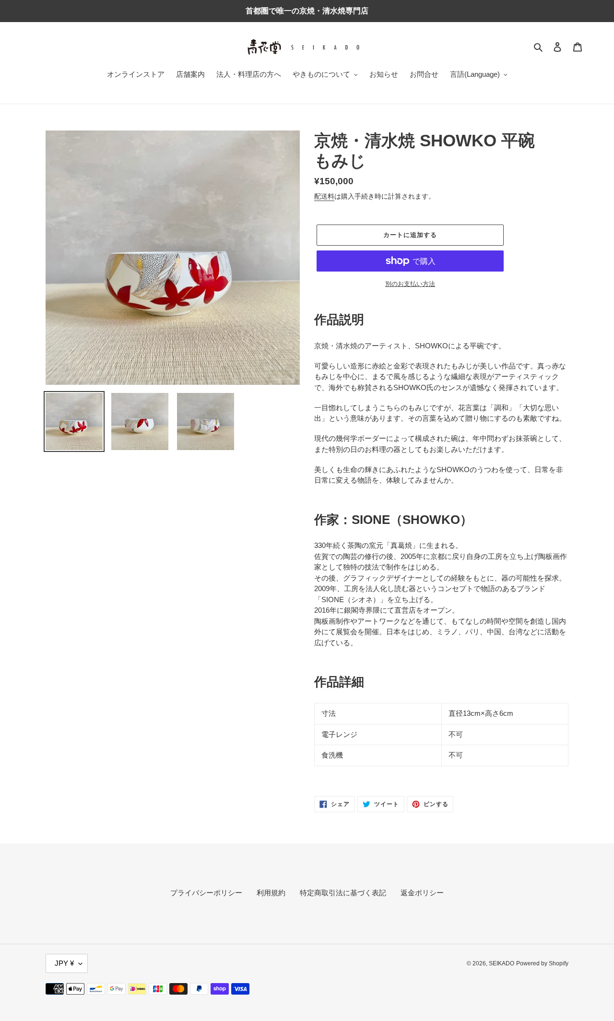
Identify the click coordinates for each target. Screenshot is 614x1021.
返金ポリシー (422, 893)
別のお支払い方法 (410, 283)
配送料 (324, 196)
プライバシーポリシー (206, 893)
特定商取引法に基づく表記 (343, 893)
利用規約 (271, 893)
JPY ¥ (64, 963)
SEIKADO (501, 963)
